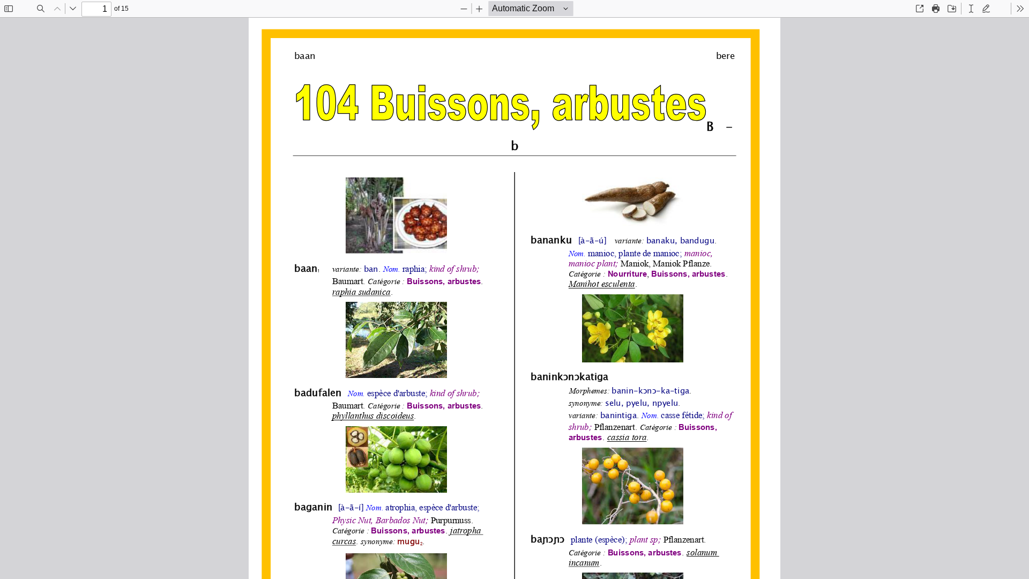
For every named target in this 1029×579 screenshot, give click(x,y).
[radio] (971, 8)
